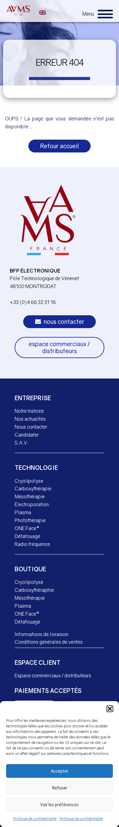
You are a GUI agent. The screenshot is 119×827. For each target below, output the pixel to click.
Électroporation (32, 504)
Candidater (27, 435)
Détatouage (27, 536)
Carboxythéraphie (34, 590)
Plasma (23, 512)
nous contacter (63, 321)
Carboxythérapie (33, 488)
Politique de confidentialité (34, 818)
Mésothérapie (30, 496)
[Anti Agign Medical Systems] (18, 10)
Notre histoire (29, 411)
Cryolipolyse (29, 481)
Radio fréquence (32, 544)
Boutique (30, 569)
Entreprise (33, 397)
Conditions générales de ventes (49, 642)
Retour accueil (59, 145)
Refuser (59, 788)
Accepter (59, 771)
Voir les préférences (59, 804)
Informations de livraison (41, 634)
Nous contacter (31, 427)
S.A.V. (21, 443)
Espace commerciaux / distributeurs (53, 675)
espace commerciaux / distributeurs (59, 347)
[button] (110, 709)
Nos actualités (30, 419)
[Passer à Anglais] (42, 12)
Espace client (37, 662)
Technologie (36, 467)
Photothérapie (30, 520)
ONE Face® (27, 528)
